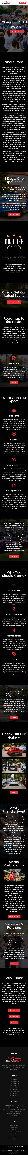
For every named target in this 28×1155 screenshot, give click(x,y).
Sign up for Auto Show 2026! (14, 1131)
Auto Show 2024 (14, 1083)
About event (14, 1125)
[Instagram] (10, 1147)
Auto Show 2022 (14, 1087)
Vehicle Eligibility (14, 1133)
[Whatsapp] (20, 1147)
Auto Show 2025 (14, 1081)
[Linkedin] (13, 1147)
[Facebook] (8, 1147)
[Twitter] (17, 1147)
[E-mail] (6, 1147)
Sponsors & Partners (14, 1137)
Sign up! (23, 3)
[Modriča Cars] (6, 2)
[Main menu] (17, 3)
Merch (14, 1139)
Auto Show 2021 (14, 1089)
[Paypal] (15, 1147)
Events (14, 1129)
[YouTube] (22, 1147)
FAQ (14, 1135)
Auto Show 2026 (14, 1079)
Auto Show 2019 (14, 1093)
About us (14, 1127)
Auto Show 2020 (14, 1091)
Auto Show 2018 (14, 1095)
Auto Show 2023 (14, 1085)
